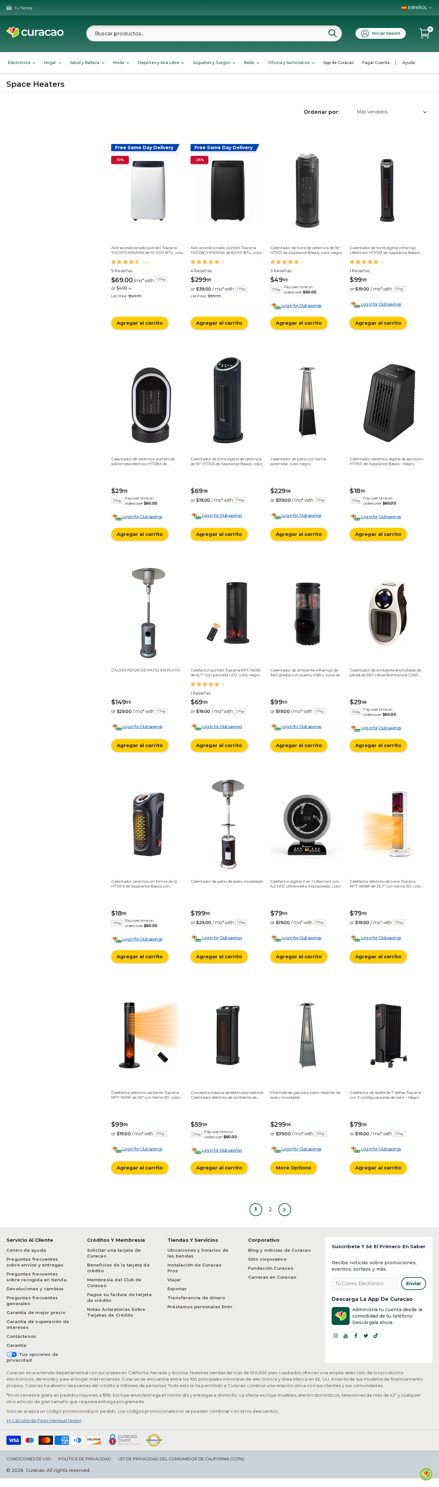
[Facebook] (356, 1335)
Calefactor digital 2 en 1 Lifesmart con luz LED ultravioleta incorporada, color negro (305, 883)
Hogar (50, 62)
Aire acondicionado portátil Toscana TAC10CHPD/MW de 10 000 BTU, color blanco (147, 250)
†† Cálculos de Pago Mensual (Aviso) (43, 1420)
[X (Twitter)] (366, 1335)
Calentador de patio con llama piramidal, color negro (298, 461)
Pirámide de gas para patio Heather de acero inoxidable (305, 1094)
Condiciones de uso (28, 1458)
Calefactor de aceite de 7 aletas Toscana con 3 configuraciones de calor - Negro (385, 1094)
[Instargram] (336, 1335)
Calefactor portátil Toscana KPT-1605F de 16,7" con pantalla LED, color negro (226, 672)
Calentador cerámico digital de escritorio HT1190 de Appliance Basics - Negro (386, 461)
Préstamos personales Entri (199, 1306)
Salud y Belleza (84, 62)
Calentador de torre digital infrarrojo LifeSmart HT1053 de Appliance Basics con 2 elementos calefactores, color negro (384, 250)
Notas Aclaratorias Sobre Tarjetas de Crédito (116, 1312)
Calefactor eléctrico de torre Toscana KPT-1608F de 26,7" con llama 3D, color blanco (386, 883)
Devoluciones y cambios (35, 1288)
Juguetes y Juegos (211, 62)
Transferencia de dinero (196, 1297)
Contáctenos (21, 1336)
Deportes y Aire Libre (158, 62)
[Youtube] (346, 1335)
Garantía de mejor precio (36, 1312)
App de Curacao (338, 62)
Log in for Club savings (301, 305)
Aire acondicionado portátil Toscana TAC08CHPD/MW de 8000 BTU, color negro (226, 250)
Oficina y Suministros (288, 62)
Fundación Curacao (270, 1268)
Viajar (174, 1279)
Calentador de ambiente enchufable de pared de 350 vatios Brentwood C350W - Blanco (386, 672)
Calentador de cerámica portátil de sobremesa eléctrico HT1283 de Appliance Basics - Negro (143, 461)
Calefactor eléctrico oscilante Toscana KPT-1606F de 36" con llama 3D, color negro (145, 1094)
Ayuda (408, 62)
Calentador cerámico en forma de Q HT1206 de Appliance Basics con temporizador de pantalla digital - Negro (148, 883)
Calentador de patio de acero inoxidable (227, 881)
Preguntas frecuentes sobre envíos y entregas (35, 1262)
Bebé (249, 62)
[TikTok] (376, 1335)
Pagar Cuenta (376, 62)
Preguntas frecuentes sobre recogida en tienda (36, 1276)
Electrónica (19, 62)
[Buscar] (333, 33)
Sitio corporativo (267, 1259)
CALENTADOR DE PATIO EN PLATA (145, 670)
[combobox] (214, 33)
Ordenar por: (321, 112)
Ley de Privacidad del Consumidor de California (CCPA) (181, 1458)
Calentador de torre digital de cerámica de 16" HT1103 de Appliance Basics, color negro (227, 461)
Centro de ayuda (26, 1250)
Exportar (177, 1288)
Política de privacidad (84, 1458)
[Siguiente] (284, 1209)
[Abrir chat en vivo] (426, 1474)
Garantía (16, 1345)
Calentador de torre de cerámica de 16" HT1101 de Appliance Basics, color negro (306, 250)
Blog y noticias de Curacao (279, 1250)
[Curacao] (35, 36)
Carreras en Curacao (272, 1277)
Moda (118, 62)
